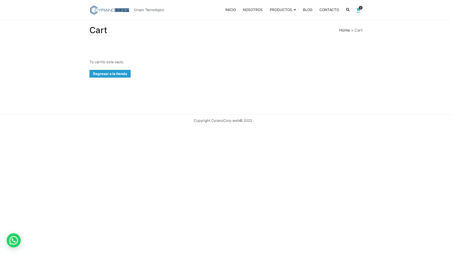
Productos (281, 10)
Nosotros (253, 10)
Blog (307, 10)
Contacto (329, 10)
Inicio (230, 10)
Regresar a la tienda (110, 73)
